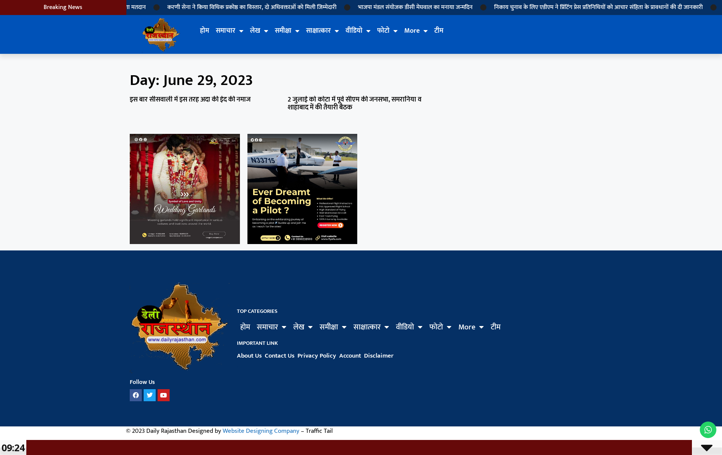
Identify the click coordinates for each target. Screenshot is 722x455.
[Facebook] (136, 395)
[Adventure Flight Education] (302, 242)
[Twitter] (150, 395)
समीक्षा (283, 31)
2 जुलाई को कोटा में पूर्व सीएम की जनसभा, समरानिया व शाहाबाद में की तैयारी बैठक (355, 104)
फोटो (383, 31)
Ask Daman (237, 367)
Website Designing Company (261, 431)
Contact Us (279, 355)
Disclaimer (379, 355)
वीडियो (354, 31)
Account (350, 355)
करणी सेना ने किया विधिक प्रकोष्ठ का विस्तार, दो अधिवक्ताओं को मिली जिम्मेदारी (243, 7)
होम (204, 31)
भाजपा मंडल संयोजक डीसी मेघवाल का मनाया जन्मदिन (406, 7)
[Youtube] (164, 395)
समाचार (225, 31)
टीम (438, 31)
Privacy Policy (316, 355)
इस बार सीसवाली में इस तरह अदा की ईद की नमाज (190, 99)
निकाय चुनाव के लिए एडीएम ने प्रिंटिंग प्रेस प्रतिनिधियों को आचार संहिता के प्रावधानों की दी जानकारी (589, 7)
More (412, 31)
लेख (255, 31)
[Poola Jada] (185, 242)
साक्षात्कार (318, 31)
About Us (249, 355)
